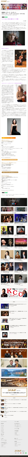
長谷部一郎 (13, 195)
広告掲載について (3, 444)
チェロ (13, 194)
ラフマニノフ (3, 195)
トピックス (2, 426)
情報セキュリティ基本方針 (18, 444)
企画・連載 (2, 425)
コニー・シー (3, 194)
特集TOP (2, 435)
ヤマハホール (2, 436)
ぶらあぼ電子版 (16, 431)
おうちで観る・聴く (17, 423)
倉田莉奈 (7, 195)
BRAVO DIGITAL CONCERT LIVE (18, 439)
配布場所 (16, 432)
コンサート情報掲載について (4, 443)
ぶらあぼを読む (16, 430)
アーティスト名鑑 (16, 428)
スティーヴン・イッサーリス (9, 194)
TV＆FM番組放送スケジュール (18, 426)
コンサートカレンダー (4, 421)
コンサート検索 (16, 421)
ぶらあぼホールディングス (18, 442)
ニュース (2, 424)
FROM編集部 (2, 432)
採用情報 (16, 443)
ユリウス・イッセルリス (22, 194)
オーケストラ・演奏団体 (4, 440)
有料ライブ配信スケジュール (18, 425)
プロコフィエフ (17, 194)
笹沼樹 (9, 195)
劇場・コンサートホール (4, 439)
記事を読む (2, 423)
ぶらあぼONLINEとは (4, 442)
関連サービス (16, 438)
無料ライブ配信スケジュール (18, 424)
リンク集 (2, 438)
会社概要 (15, 441)
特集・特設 (2, 434)
